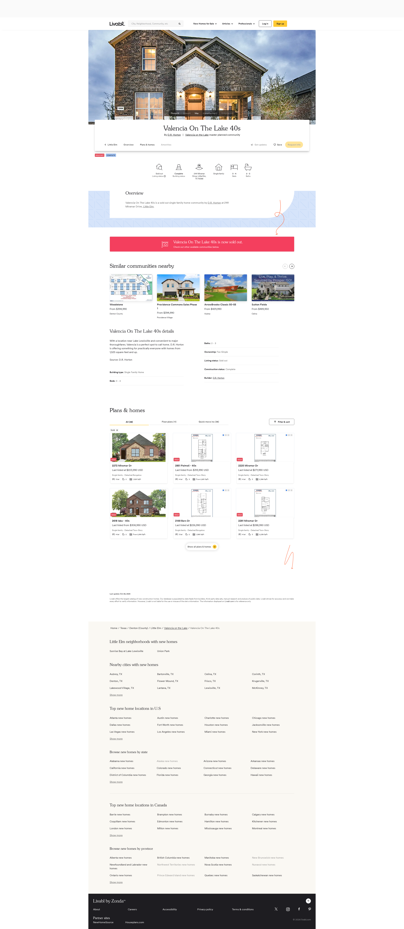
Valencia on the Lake (197, 134)
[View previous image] (99, 79)
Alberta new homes (121, 857)
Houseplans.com (134, 922)
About (96, 909)
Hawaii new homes (261, 774)
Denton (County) (138, 628)
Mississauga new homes (218, 828)
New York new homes (264, 731)
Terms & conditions (243, 909)
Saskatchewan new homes (267, 875)
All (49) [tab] (129, 422)
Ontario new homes (121, 875)
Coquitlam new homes (122, 821)
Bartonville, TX (165, 674)
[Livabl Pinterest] (309, 909)
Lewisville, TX (212, 687)
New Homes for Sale (203, 23)
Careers (132, 909)
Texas (123, 628)
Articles (226, 23)
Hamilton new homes (217, 821)
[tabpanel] (202, 491)
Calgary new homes (263, 814)
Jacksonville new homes (266, 724)
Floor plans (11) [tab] (169, 421)
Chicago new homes (263, 717)
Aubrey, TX (116, 674)
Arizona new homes (215, 761)
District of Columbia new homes (128, 774)
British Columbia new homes (173, 857)
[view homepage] (117, 24)
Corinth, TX (258, 674)
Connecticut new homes (217, 768)
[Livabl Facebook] (299, 909)
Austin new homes (167, 717)
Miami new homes (215, 731)
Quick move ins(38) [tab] (209, 421)
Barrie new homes (120, 814)
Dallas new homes (120, 724)
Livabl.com (229, 601)
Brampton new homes (169, 814)
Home (113, 628)
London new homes (121, 828)
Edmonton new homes (169, 821)
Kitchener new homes (264, 821)
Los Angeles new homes (171, 731)
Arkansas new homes (262, 761)
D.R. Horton (174, 134)
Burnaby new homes (216, 814)
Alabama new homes (121, 761)
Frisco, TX (210, 681)
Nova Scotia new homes (218, 864)
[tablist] (202, 422)
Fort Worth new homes (170, 724)
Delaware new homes (263, 768)
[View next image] (305, 79)
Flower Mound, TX (167, 681)
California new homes (122, 768)
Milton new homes (167, 828)
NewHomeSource (103, 922)
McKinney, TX (260, 687)
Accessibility (170, 909)
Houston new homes (216, 724)
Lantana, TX (163, 687)
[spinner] (179, 24)
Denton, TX (116, 681)
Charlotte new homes (217, 717)
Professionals (245, 23)
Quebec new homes (216, 875)
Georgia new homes (215, 774)
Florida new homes (167, 774)
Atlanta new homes (120, 717)
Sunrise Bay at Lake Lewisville (126, 651)
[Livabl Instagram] (288, 909)
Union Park (163, 651)
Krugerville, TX (260, 681)
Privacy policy (205, 909)
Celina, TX (210, 674)
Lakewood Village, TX (122, 687)
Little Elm (148, 206)
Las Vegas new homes (122, 731)
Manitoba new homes (217, 857)
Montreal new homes (264, 828)
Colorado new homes (169, 768)
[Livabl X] (276, 909)
